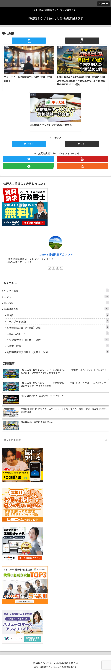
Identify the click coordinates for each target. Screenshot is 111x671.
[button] (82, 41)
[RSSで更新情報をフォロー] (82, 166)
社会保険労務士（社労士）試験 (57, 340)
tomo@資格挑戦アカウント (55, 254)
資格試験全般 (56, 309)
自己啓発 (56, 303)
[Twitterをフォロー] (28, 159)
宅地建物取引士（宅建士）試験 (57, 327)
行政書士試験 (57, 346)
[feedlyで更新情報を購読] (57, 268)
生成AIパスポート (57, 333)
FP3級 (57, 315)
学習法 (56, 297)
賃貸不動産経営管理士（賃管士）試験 (57, 352)
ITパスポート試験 (57, 321)
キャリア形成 (56, 290)
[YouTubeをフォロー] (82, 159)
